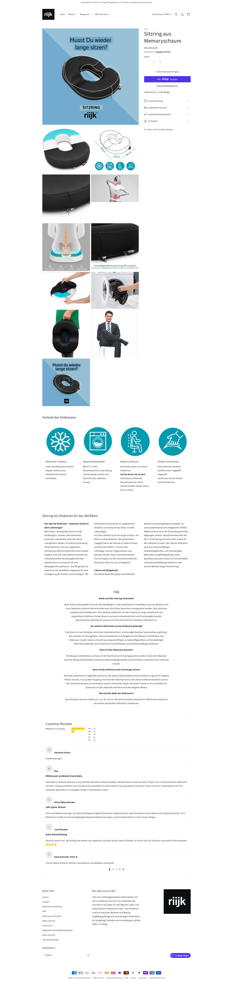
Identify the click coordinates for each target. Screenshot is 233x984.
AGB (44, 911)
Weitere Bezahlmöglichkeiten (167, 85)
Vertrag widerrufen (50, 939)
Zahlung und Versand (51, 916)
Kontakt (45, 902)
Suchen (45, 897)
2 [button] (113, 869)
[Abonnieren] (88, 955)
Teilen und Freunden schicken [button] (160, 129)
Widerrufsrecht (48, 921)
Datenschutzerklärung (52, 906)
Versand (159, 52)
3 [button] (116, 869)
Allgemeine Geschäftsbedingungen (57, 930)
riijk (74, 978)
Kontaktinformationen (157, 978)
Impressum (47, 925)
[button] (72, 14)
